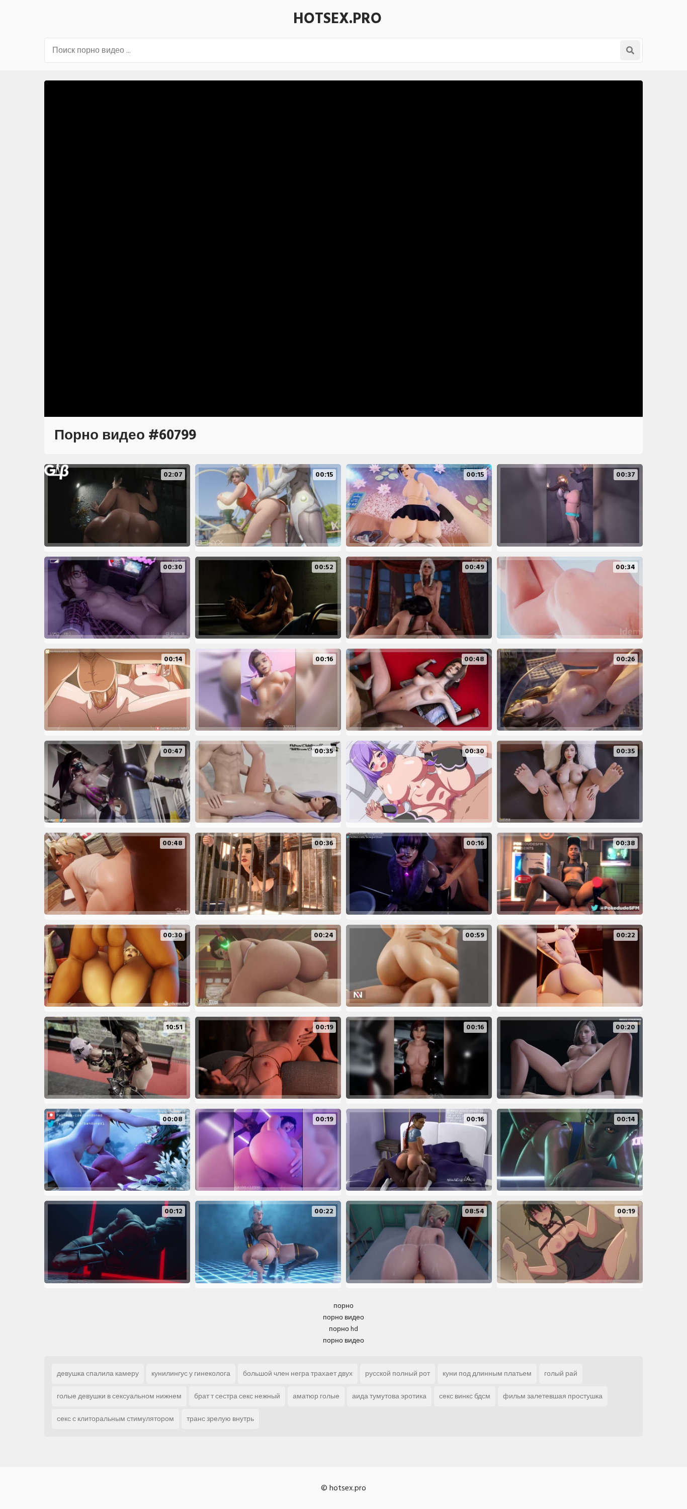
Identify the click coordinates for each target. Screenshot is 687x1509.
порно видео (343, 1317)
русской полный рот (397, 1373)
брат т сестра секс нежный (237, 1396)
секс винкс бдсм (464, 1396)
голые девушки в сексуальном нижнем (119, 1396)
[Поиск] (630, 50)
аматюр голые (316, 1396)
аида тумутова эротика (389, 1396)
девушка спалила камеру (98, 1373)
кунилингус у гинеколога (190, 1373)
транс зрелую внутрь (220, 1419)
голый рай (560, 1373)
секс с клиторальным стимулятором (115, 1419)
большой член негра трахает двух (298, 1373)
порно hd (343, 1329)
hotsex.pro (337, 19)
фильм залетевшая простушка (553, 1396)
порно (343, 1305)
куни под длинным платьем (487, 1373)
